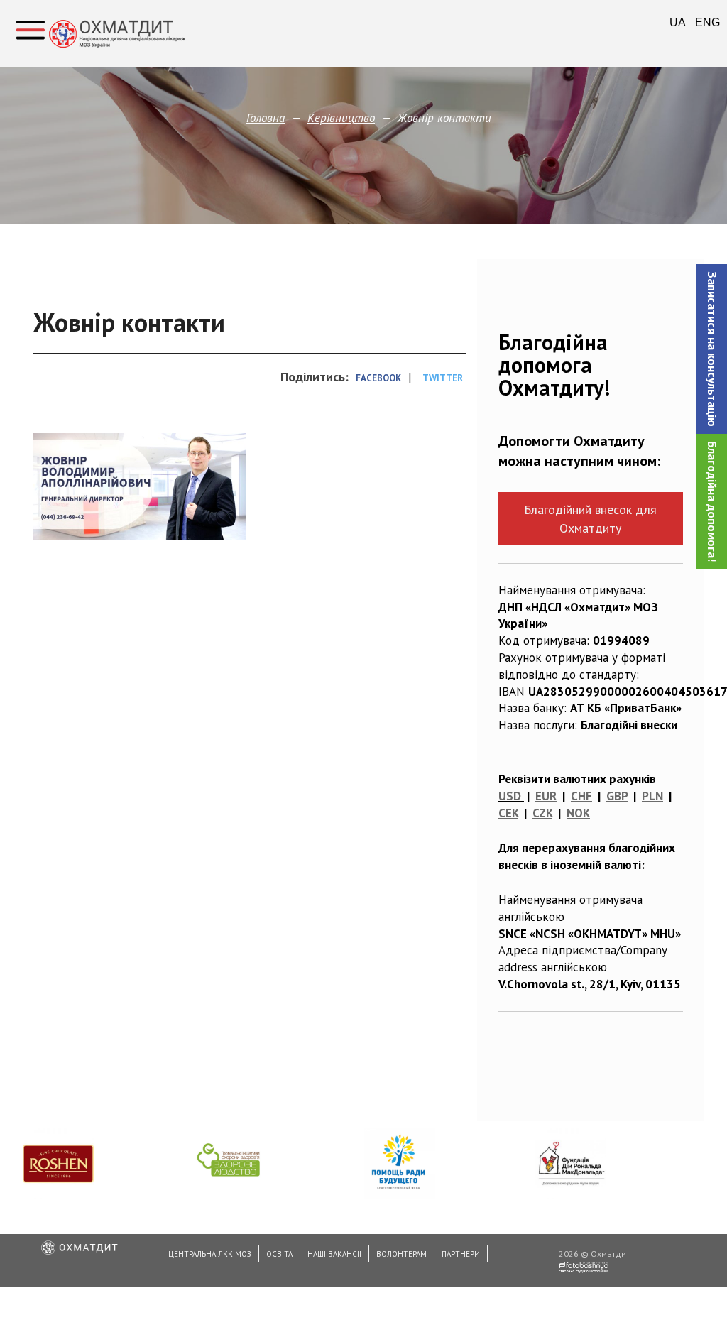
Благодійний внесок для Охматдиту (590, 518)
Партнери (461, 1254)
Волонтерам (401, 1254)
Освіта (279, 1254)
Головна (265, 118)
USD (509, 796)
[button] (711, 349)
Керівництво (341, 118)
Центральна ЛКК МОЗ (209, 1254)
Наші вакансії (334, 1254)
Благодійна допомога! (712, 501)
